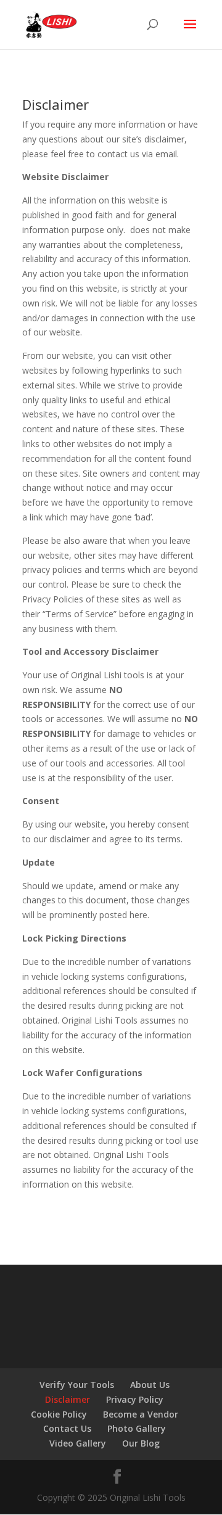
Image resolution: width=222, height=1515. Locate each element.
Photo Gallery (136, 1428)
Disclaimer (67, 1399)
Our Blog (141, 1443)
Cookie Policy (59, 1414)
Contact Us (67, 1428)
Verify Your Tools (76, 1384)
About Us (150, 1384)
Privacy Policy (134, 1399)
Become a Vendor (140, 1414)
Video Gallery (77, 1443)
